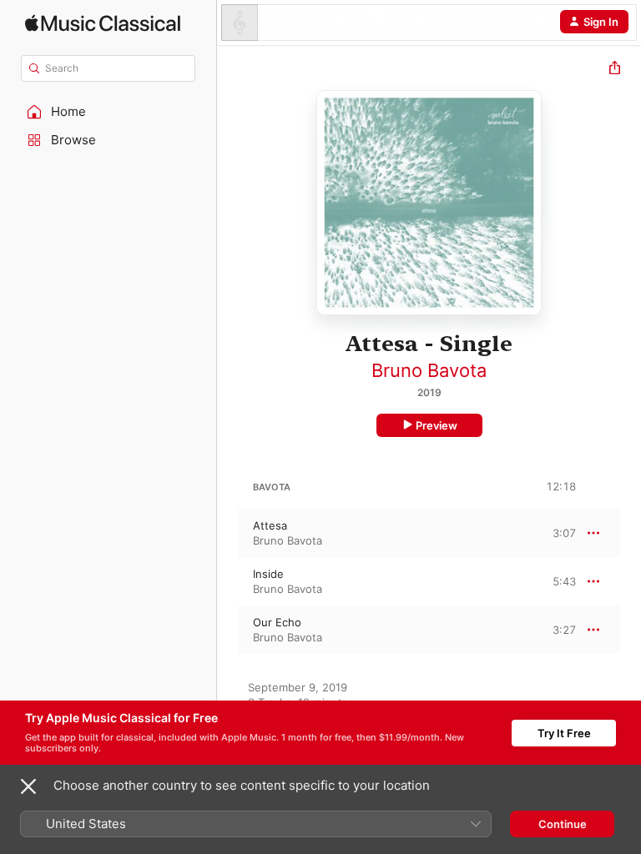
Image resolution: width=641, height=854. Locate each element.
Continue (562, 824)
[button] (108, 111)
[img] (102, 23)
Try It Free (564, 733)
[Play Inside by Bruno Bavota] (228, 581)
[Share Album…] (614, 70)
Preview (436, 425)
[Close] (28, 786)
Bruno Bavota (429, 370)
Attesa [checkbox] (270, 525)
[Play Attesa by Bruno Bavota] (228, 533)
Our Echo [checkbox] (277, 622)
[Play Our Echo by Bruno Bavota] (228, 629)
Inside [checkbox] (268, 573)
